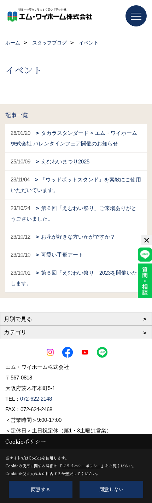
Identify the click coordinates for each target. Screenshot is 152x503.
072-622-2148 (36, 399)
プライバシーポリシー (81, 465)
